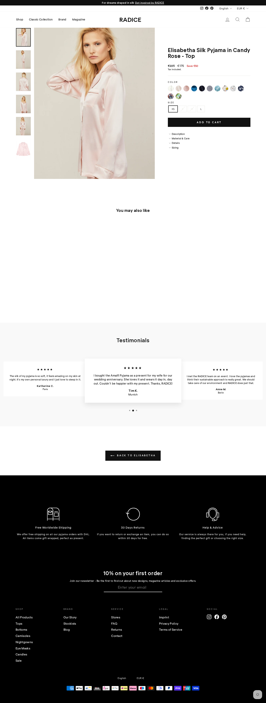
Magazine (78, 19)
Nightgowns (24, 642)
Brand (62, 19)
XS (173, 109)
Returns (116, 629)
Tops (19, 623)
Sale (19, 660)
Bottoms (21, 629)
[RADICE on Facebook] (216, 617)
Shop (19, 19)
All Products (24, 617)
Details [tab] (176, 142)
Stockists (69, 623)
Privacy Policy (169, 623)
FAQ (114, 623)
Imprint (164, 617)
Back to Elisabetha (136, 455)
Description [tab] (178, 134)
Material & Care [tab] (181, 138)
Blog (66, 629)
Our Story (70, 617)
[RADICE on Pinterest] (224, 617)
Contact (116, 636)
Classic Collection (41, 19)
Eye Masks (23, 648)
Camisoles (23, 636)
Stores (115, 617)
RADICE (130, 19)
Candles (21, 654)
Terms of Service (170, 629)
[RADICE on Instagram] (209, 617)
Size (171, 102)
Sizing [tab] (175, 147)
